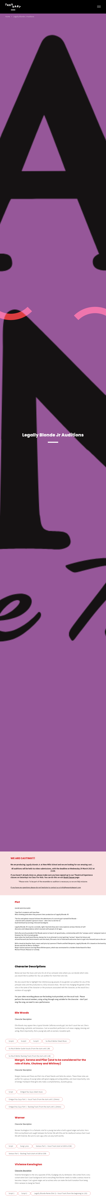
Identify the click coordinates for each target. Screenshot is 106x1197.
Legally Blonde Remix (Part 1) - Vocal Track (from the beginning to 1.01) (60, 1193)
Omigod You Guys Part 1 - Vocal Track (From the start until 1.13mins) (34, 1099)
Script (11, 1092)
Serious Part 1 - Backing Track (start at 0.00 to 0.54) (27, 1153)
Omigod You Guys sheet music (31, 1092)
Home (7, 16)
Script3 (36, 1041)
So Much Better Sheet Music (56, 1041)
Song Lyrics (24, 1146)
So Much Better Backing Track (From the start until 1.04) (30, 1056)
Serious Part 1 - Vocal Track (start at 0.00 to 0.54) (54, 1146)
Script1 (11, 1041)
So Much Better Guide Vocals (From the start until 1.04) (29, 1048)
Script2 (23, 1041)
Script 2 (24, 1193)
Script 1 (11, 1193)
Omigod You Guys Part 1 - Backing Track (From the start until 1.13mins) (35, 1107)
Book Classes (69, 877)
